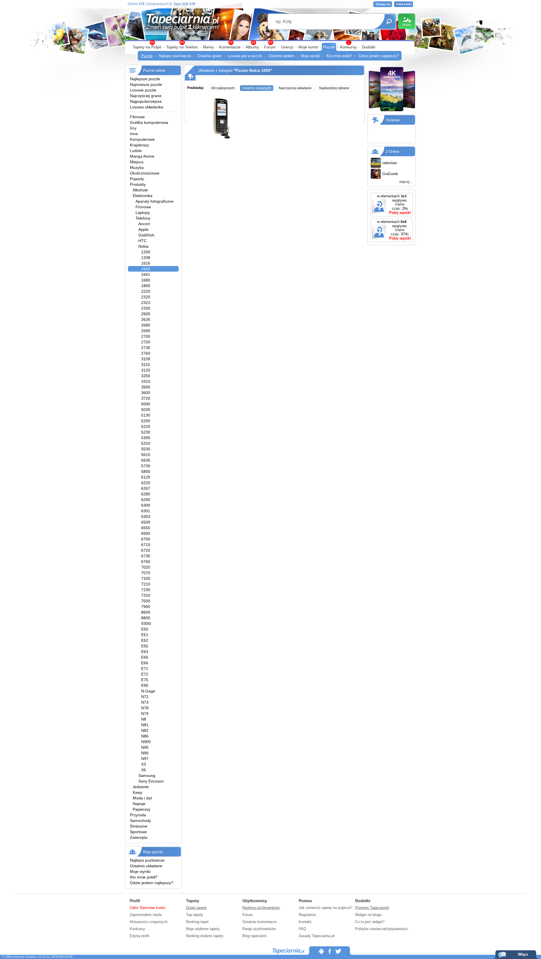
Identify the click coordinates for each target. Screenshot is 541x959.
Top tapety (194, 915)
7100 (145, 578)
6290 (145, 499)
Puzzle (329, 47)
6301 (145, 511)
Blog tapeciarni (254, 936)
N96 (144, 753)
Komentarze (230, 47)
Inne (134, 133)
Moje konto (308, 47)
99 (270, 42)
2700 (145, 336)
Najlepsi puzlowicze (175, 56)
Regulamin (307, 915)
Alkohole (140, 190)
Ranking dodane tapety (204, 936)
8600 (145, 612)
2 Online (392, 151)
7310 (145, 595)
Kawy (137, 792)
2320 (145, 297)
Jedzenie (141, 786)
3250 (145, 376)
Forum (270, 47)
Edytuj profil (139, 936)
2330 (145, 308)
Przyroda (138, 815)
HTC (142, 240)
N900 (146, 741)
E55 (144, 646)
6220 (145, 482)
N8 (143, 719)
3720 (145, 398)
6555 (145, 528)
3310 (145, 381)
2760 (145, 353)
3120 (145, 370)
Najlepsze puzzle (145, 79)
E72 (144, 674)
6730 (145, 556)
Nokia (143, 246)
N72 (144, 696)
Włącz (523, 954)
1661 (145, 274)
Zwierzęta (138, 837)
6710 (145, 544)
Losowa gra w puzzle (245, 56)
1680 (145, 280)
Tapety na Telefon (182, 47)
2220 (145, 291)
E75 (144, 680)
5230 (145, 432)
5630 (145, 460)
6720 (145, 550)
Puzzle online (154, 70)
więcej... (406, 182)
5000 (145, 404)
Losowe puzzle (143, 90)
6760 (145, 561)
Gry (133, 128)
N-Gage (148, 691)
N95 (144, 747)
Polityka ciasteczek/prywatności (381, 929)
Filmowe (137, 117)
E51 (144, 634)
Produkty (138, 184)
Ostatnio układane (146, 866)
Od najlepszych (223, 88)
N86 (144, 736)
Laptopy (143, 212)
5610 (145, 454)
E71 (144, 668)
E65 (144, 657)
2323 (145, 302)
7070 (145, 573)
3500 (145, 387)
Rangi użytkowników (259, 929)
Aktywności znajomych (148, 922)
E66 (144, 663)
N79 (144, 713)
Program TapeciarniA (372, 908)
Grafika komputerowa (149, 122)
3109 (145, 359)
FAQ (302, 929)
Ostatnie (393, 120)
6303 (145, 516)
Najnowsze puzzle (146, 84)
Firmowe (143, 207)
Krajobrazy (139, 145)
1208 (145, 257)
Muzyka (137, 167)
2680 (145, 325)
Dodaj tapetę (196, 908)
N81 (144, 725)
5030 (145, 409)
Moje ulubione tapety (203, 929)
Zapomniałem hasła (145, 915)
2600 (145, 314)
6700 (145, 539)
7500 (145, 601)
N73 (144, 702)
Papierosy (141, 809)
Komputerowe (142, 139)
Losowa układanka (146, 107)
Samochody (140, 820)
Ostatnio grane (209, 56)
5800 (145, 471)
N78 (144, 708)
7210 (145, 584)
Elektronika (142, 195)
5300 (145, 437)
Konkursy (348, 47)
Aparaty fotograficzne (155, 201)
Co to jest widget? (369, 922)
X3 (143, 764)
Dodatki (368, 47)
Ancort (144, 224)
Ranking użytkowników (261, 908)
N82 (144, 730)
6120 (145, 477)
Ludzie (136, 150)
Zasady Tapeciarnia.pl (316, 936)
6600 (145, 533)
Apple (143, 229)
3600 (145, 392)
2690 (145, 330)
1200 (145, 252)
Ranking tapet (197, 922)
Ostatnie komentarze (259, 922)
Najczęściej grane (145, 95)
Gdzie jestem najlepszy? (378, 56)
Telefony (143, 218)
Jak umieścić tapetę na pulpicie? (325, 908)
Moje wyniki (310, 56)
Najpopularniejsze (146, 101)
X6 (143, 770)
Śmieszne (138, 826)
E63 (144, 651)
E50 (144, 629)
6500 (145, 522)
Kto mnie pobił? (339, 56)
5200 (145, 421)
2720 (145, 342)
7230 (145, 589)
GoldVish (146, 235)
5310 (145, 443)
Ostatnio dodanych (256, 88)
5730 (145, 466)
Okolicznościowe (144, 173)
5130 (145, 415)
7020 (145, 567)
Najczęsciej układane (295, 88)
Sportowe (138, 832)
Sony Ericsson (151, 781)
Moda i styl (142, 798)
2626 (145, 319)
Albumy (252, 47)
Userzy (287, 47)
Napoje (139, 803)
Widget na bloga (368, 915)
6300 (145, 505)
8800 (145, 618)
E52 (144, 640)
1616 (145, 263)
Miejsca (136, 162)
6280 (145, 494)
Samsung (146, 775)
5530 (145, 449)
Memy (208, 47)
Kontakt (305, 922)
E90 (144, 685)
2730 (145, 347)
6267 (145, 488)
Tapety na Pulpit (147, 47)
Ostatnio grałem (281, 56)
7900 (145, 606)
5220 (145, 426)
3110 (145, 364)
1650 (145, 269)
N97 (144, 758)
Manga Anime (142, 156)
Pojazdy (137, 178)
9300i (146, 623)
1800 (145, 285)
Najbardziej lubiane (334, 88)
